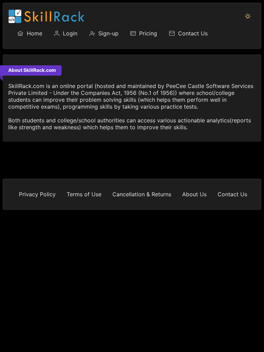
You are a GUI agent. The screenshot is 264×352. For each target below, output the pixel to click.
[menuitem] (29, 33)
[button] (247, 16)
